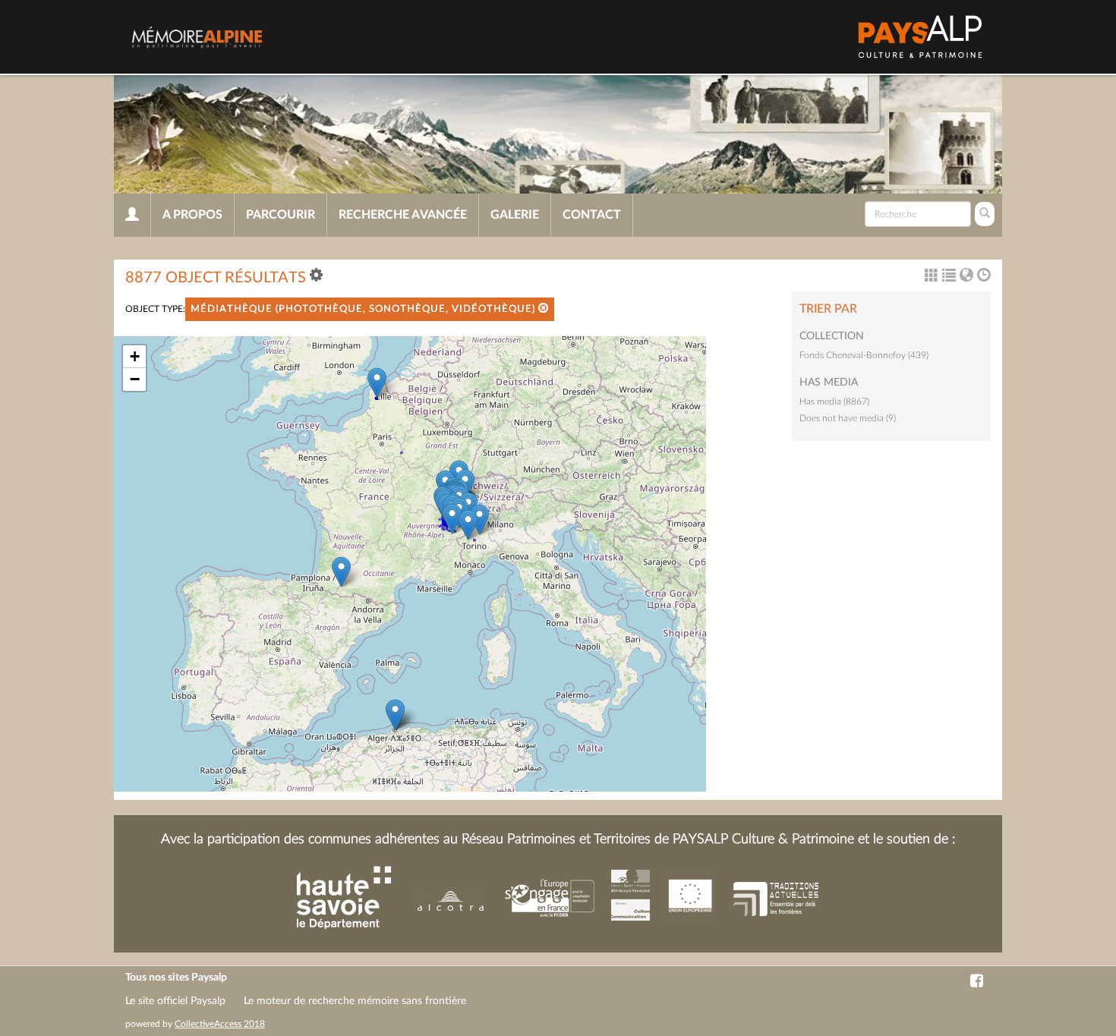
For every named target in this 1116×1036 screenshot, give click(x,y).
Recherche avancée (403, 215)
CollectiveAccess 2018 (220, 1023)
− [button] (135, 379)
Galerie (514, 215)
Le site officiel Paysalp (175, 1001)
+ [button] (135, 356)
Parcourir (280, 215)
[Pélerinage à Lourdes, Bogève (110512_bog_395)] (341, 571)
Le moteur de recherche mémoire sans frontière (355, 1001)
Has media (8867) (834, 401)
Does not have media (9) (847, 418)
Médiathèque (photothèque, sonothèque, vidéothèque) (364, 309)
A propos (192, 215)
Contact (592, 215)
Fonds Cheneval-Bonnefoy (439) (863, 355)
